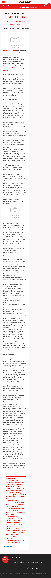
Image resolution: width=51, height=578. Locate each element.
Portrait (28, 5)
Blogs (40, 5)
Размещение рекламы (33, 561)
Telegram (9, 546)
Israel (14, 7)
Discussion (10, 5)
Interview (16, 5)
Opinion (5, 5)
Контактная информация (20, 561)
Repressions (22, 5)
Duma (36, 7)
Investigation (35, 5)
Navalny (19, 7)
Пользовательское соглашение (21, 562)
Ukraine (46, 5)
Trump (23, 7)
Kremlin (32, 7)
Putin (27, 7)
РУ (46, 4)
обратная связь (15, 557)
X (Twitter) (5, 546)
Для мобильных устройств (37, 562)
